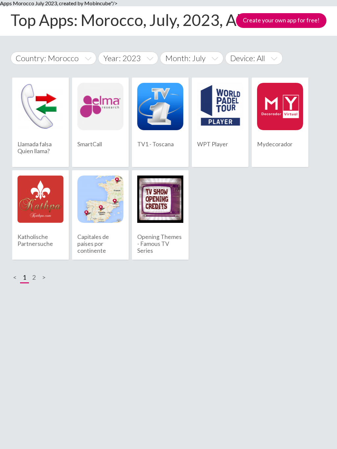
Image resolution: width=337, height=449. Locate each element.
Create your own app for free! (281, 20)
